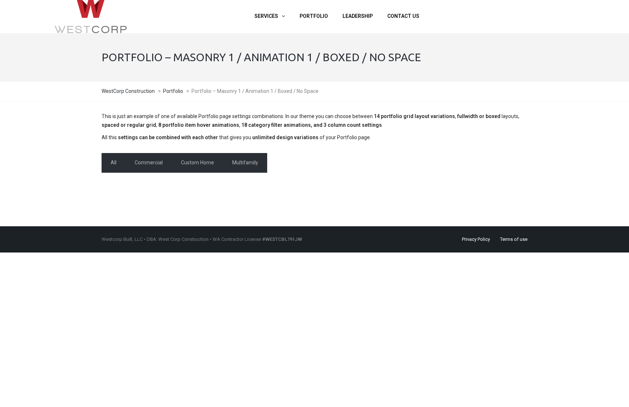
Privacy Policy (476, 239)
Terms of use (513, 239)
